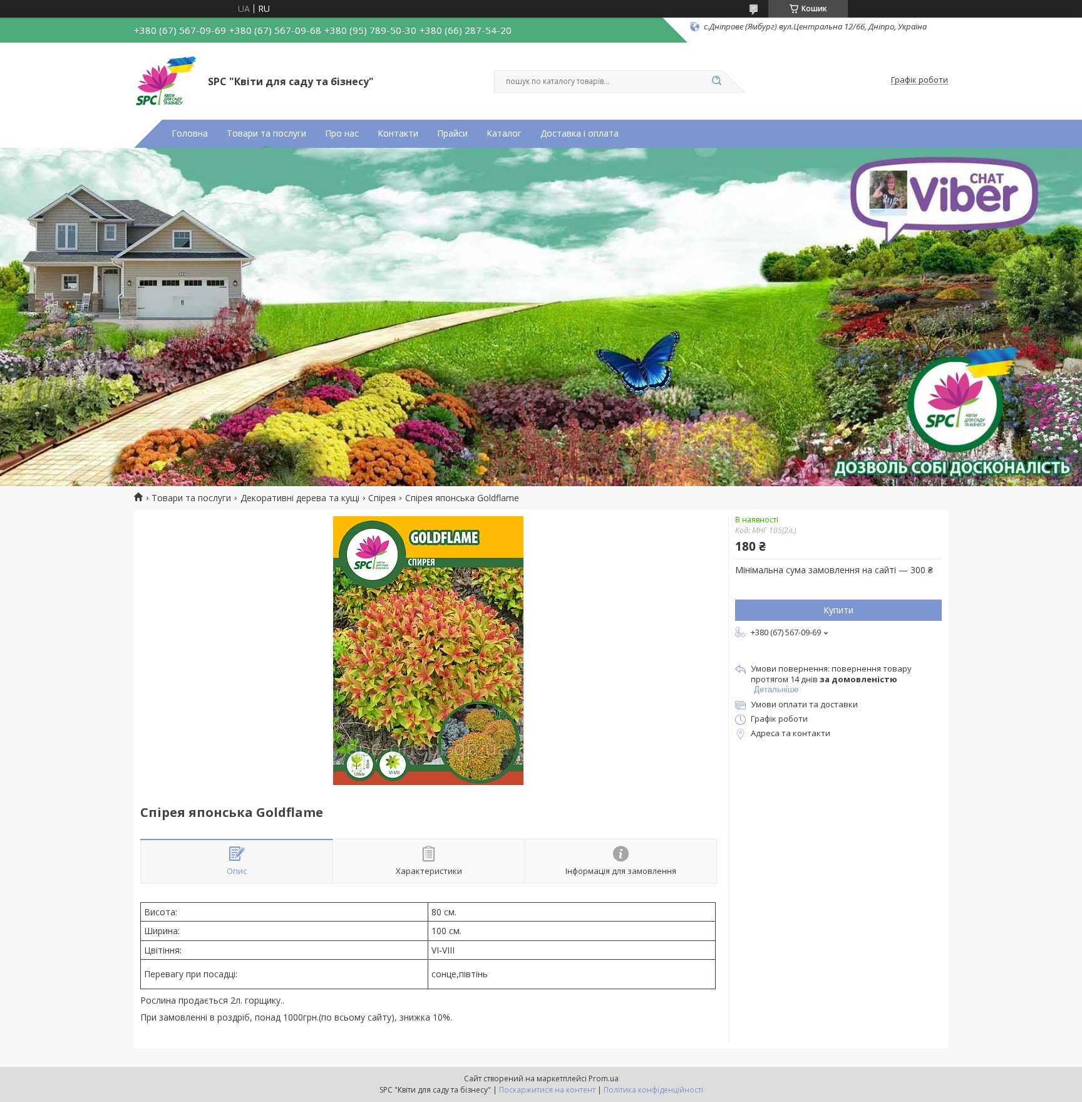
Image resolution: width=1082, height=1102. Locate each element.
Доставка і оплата (579, 133)
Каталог (504, 133)
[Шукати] (716, 81)
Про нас (342, 133)
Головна (190, 133)
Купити (838, 610)
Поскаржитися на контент (547, 1089)
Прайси (452, 133)
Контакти (398, 133)
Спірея (382, 498)
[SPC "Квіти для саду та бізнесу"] (165, 80)
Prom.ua (604, 1078)
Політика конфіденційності (653, 1089)
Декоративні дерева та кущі (299, 498)
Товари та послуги (266, 133)
